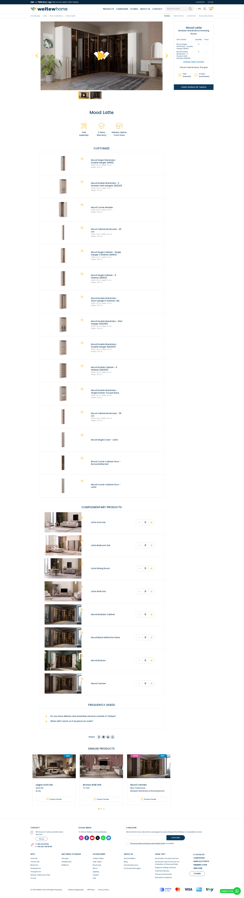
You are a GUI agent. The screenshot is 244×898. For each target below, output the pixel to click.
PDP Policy (91, 890)
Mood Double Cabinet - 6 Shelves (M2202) (104, 368)
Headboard (66, 861)
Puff (94, 878)
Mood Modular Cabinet (103, 614)
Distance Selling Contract (165, 867)
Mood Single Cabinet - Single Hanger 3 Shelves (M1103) (106, 253)
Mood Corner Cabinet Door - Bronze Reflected (106, 462)
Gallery (167, 16)
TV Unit (33, 878)
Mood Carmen (98, 683)
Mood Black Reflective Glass (105, 637)
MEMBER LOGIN (200, 865)
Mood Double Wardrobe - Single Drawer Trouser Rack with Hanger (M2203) (105, 391)
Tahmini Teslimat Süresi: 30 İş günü (194, 67)
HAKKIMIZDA (200, 2)
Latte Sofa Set (98, 522)
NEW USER (198, 868)
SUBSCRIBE (175, 837)
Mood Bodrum (98, 660)
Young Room (35, 871)
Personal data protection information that (147, 843)
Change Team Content (193, 61)
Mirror (95, 868)
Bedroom (34, 865)
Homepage (35, 16)
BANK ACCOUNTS (201, 861)
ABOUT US (145, 9)
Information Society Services (167, 858)
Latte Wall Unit (98, 591)
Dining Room (35, 868)
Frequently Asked (206, 16)
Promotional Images (132, 868)
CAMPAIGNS (122, 9)
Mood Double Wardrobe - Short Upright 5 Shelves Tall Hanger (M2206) (105, 299)
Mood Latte (70, 16)
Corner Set (34, 861)
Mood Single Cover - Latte (104, 440)
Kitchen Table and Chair (40, 875)
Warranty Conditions (163, 877)
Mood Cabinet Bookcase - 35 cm (106, 414)
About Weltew (129, 858)
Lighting (96, 871)
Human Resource (131, 865)
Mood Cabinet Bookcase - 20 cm (106, 230)
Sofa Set (33, 858)
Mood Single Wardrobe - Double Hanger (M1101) (103, 161)
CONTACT (157, 9)
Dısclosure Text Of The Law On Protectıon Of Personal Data (167, 862)
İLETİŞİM (211, 2)
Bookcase (97, 865)
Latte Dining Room (100, 568)
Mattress (65, 865)
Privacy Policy (103, 890)
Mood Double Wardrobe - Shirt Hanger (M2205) (107, 322)
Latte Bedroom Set (100, 545)
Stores (41, 839)
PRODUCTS (108, 9)
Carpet (96, 875)
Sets (45, 16)
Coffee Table (98, 858)
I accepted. (152, 843)
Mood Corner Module (102, 207)
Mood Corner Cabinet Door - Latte (106, 485)
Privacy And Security (163, 874)
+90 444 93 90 (43, 844)
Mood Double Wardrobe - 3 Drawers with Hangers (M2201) (106, 184)
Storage (65, 858)
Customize (191, 16)
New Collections (56, 16)
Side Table (97, 861)
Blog (126, 861)
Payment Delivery (162, 871)
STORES (134, 9)
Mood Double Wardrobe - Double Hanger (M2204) (104, 345)
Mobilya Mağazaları (76, 890)
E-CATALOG (199, 854)
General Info (178, 16)
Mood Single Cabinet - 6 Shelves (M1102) (103, 276)
